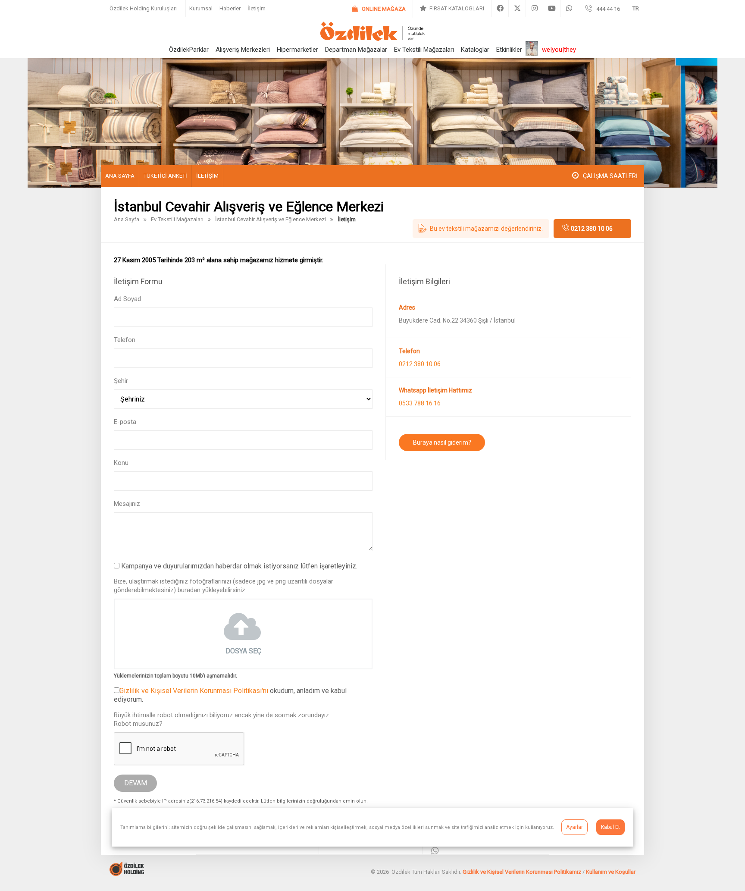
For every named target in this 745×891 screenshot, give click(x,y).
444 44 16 (608, 9)
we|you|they (559, 49)
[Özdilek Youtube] (551, 8)
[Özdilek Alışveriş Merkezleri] (372, 39)
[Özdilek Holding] (127, 873)
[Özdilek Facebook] (499, 8)
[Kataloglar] (452, 8)
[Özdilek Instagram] (534, 8)
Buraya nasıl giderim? (442, 442)
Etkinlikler (509, 49)
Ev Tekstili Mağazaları (424, 49)
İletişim (256, 8)
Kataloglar (475, 49)
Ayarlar (574, 827)
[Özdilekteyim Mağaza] (379, 9)
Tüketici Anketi (165, 176)
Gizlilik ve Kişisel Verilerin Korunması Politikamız (522, 872)
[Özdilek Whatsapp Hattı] (435, 851)
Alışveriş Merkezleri (243, 49)
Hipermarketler (297, 49)
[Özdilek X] (517, 8)
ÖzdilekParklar (189, 49)
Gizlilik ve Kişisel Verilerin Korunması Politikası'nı (193, 691)
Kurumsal (201, 8)
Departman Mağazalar (356, 49)
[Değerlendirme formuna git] (481, 228)
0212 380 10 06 (592, 228)
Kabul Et (610, 827)
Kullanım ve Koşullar (610, 872)
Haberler (230, 8)
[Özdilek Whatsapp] (569, 8)
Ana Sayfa (120, 176)
